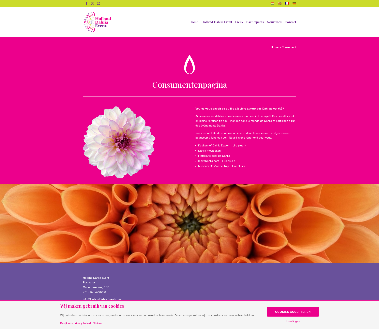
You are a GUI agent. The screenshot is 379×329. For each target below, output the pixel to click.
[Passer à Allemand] (294, 4)
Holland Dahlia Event (216, 22)
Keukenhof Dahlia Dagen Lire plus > (222, 145)
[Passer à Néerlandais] (272, 4)
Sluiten (97, 323)
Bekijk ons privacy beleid (75, 323)
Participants (255, 22)
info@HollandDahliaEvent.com (102, 299)
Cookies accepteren (293, 311)
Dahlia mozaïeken (209, 150)
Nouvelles (274, 22)
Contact (290, 22)
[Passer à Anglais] (279, 4)
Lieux (239, 22)
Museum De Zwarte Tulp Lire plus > (221, 166)
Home (193, 22)
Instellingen (293, 321)
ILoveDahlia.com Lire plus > (216, 160)
